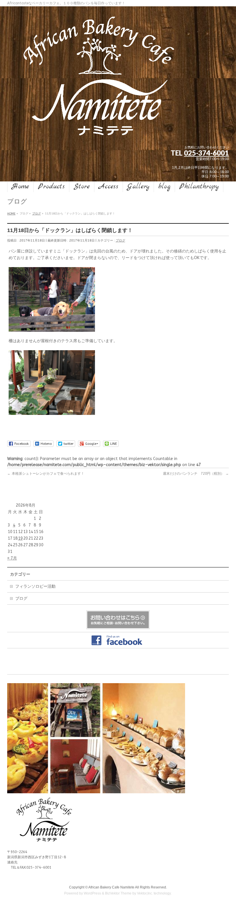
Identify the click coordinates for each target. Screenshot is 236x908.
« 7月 (12, 558)
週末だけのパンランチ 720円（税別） (196, 474)
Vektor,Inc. (145, 893)
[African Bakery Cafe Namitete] (99, 134)
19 (20, 538)
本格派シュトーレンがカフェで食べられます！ (45, 474)
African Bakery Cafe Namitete (111, 887)
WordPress (92, 893)
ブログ (120, 240)
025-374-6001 (206, 153)
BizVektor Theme (118, 893)
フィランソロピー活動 (35, 586)
